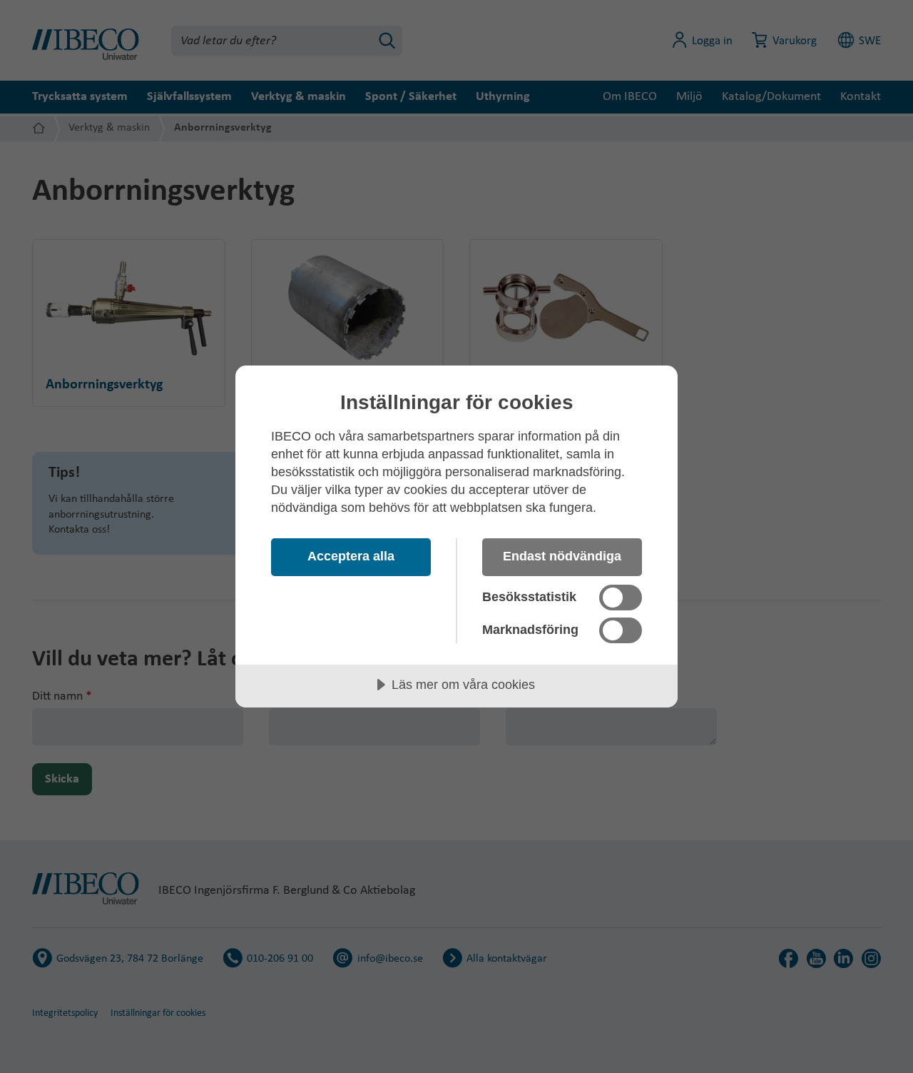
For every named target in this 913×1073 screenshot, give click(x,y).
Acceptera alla (350, 556)
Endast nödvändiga (562, 556)
